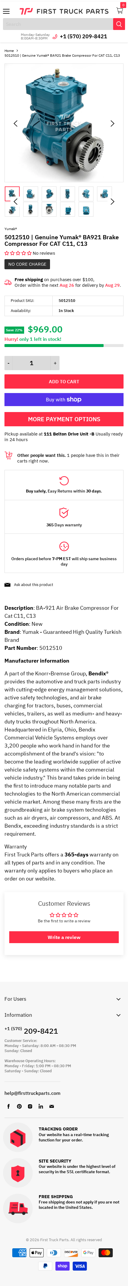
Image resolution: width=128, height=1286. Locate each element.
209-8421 (31, 1031)
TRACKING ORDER (58, 1129)
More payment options (64, 419)
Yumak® (10, 229)
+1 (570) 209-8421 (83, 36)
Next (112, 202)
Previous (15, 202)
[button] (18, 253)
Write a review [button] (64, 937)
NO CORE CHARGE (27, 264)
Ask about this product (33, 584)
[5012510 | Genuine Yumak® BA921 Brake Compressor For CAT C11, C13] (64, 180)
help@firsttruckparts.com (32, 1093)
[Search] (119, 24)
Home (9, 50)
